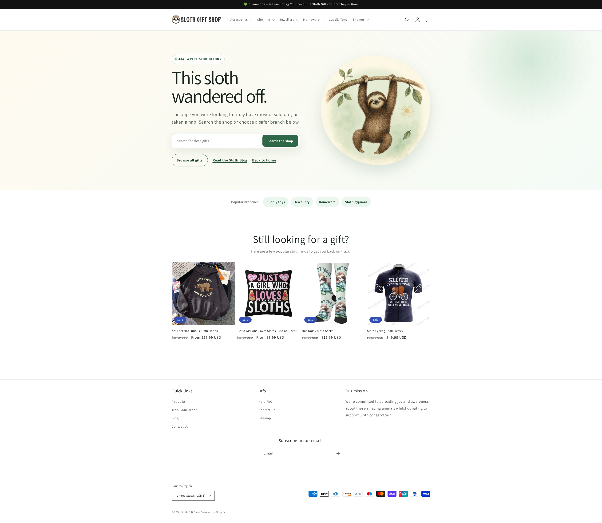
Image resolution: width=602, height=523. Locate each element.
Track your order (184, 410)
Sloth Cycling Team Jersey (385, 331)
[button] (241, 19)
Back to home (264, 160)
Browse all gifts (190, 160)
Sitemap (264, 418)
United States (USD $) (191, 496)
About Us (179, 401)
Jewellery (301, 202)
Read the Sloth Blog (230, 160)
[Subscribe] (338, 453)
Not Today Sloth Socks (317, 331)
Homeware (327, 202)
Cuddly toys (275, 202)
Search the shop (280, 141)
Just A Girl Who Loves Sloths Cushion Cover (266, 331)
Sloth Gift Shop (190, 512)
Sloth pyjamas (356, 202)
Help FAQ (265, 401)
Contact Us (180, 426)
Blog (175, 418)
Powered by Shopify (213, 512)
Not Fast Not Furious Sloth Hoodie (195, 331)
